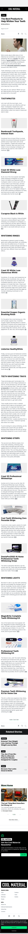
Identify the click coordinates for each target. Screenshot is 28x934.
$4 (6, 292)
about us (3, 904)
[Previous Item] (8, 814)
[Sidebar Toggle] (2, 9)
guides (16, 896)
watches (3, 896)
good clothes (11, 60)
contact (3, 911)
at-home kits (5, 388)
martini (15, 58)
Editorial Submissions (6, 907)
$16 (26, 671)
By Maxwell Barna (5, 24)
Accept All (14, 927)
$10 (15, 537)
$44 (16, 498)
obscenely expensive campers (16, 65)
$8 (19, 194)
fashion (16, 892)
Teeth (14, 719)
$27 (2, 228)
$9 (25, 329)
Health (11, 719)
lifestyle (3, 894)
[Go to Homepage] (14, 9)
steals (2, 899)
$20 (11, 712)
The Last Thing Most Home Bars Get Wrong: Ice (12, 804)
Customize (14, 930)
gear (2, 892)
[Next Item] (20, 814)
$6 (9, 369)
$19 (8, 150)
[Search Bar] (26, 9)
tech (16, 894)
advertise (3, 909)
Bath (17, 719)
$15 (18, 631)
